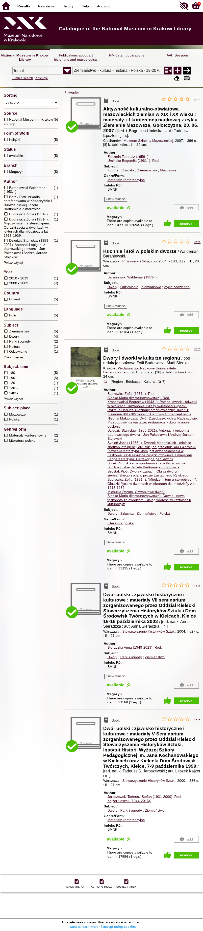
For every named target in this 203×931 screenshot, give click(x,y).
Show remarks (116, 199)
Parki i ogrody (131, 657)
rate (197, 100)
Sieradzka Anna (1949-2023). (134, 647)
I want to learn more (83, 927)
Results (23, 6)
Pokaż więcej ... (15, 263)
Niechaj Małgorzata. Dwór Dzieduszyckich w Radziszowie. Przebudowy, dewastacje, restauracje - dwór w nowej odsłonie (152, 422)
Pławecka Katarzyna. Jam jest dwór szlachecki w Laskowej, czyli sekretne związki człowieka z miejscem (149, 453)
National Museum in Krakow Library (25, 57)
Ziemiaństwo (147, 170)
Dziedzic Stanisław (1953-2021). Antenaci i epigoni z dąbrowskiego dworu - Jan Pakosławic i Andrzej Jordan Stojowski (150, 434)
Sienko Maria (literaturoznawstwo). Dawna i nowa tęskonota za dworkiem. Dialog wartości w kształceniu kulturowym (149, 500)
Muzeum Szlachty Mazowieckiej (148, 141)
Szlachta (127, 513)
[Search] (187, 70)
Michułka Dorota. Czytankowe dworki (136, 492)
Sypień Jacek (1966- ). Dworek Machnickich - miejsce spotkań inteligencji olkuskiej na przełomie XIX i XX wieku (151, 445)
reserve (186, 224)
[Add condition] (177, 70)
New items (46, 6)
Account (103, 6)
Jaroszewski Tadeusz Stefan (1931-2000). (144, 797)
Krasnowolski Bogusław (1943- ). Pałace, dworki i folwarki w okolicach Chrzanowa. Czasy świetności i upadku (152, 404)
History (68, 6)
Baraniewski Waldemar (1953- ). (132, 277)
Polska (164, 513)
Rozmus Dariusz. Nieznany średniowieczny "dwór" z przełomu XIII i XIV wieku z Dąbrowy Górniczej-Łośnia (149, 412)
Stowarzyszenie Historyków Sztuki (148, 631)
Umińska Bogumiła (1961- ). (133, 161)
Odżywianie (129, 287)
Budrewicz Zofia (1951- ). (131, 394)
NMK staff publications (126, 55)
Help (85, 6)
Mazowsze (168, 170)
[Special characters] (187, 78)
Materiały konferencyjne (126, 180)
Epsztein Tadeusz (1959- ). (128, 157)
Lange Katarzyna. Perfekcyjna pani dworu (140, 459)
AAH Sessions (178, 55)
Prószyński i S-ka (135, 261)
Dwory (112, 287)
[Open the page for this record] (87, 371)
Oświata (128, 170)
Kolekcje (41, 78)
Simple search (22, 78)
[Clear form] (177, 78)
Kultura (113, 170)
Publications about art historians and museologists (76, 57)
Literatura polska (120, 523)
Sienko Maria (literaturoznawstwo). (138, 398)
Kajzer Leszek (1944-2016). (129, 801)
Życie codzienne (177, 287)
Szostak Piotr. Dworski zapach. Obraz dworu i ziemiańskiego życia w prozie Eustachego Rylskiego (147, 473)
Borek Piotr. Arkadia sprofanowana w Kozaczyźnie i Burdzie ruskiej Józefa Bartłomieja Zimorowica (147, 465)
